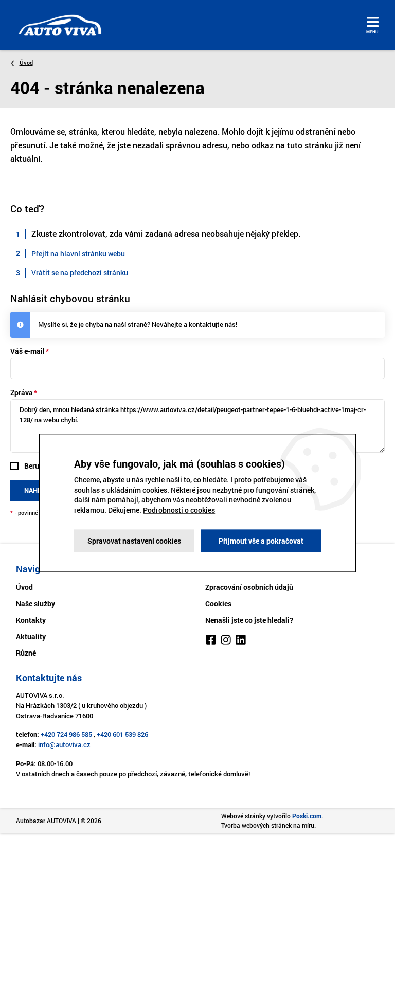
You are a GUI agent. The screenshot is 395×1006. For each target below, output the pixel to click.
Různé (26, 653)
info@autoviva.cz (64, 744)
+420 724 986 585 (66, 734)
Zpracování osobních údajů (249, 587)
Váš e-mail (27, 351)
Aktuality (31, 636)
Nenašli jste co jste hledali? (249, 620)
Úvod (26, 62)
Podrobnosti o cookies (179, 510)
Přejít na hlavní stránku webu (78, 253)
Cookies (218, 603)
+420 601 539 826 (122, 734)
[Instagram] (225, 641)
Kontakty (31, 620)
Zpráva (21, 392)
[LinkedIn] (240, 641)
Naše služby (35, 603)
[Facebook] (211, 641)
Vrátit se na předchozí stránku (79, 272)
